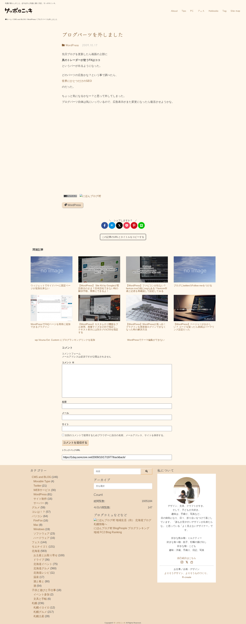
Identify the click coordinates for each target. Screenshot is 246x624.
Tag (224, 10)
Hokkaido (213, 10)
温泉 (36, 577)
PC (191, 10)
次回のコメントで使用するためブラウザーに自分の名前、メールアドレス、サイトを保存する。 (115, 435)
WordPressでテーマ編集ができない (146, 340)
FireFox (38, 520)
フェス (201, 10)
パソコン (37, 516)
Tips (184, 10)
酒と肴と (38, 581)
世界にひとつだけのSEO (77, 80)
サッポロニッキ (119, 623)
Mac (35, 524)
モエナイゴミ (40, 546)
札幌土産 (38, 616)
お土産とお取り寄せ (45, 555)
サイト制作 (40, 498)
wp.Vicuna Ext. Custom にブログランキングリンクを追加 (65, 340)
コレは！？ (38, 511)
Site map (235, 10)
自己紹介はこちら (186, 558)
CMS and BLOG (41, 477)
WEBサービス (41, 490)
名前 (64, 401)
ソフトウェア (41, 533)
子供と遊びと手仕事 (44, 590)
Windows (39, 529)
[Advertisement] (123, 150)
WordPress (72, 45)
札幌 (34, 603)
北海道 (36, 551)
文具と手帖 (40, 598)
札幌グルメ (40, 611)
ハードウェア (41, 537)
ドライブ (38, 559)
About (174, 10)
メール (65, 413)
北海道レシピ (41, 572)
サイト (65, 424)
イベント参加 (41, 594)
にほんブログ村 (103, 528)
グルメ (36, 507)
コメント (68, 362)
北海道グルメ (41, 568)
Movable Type (41, 481)
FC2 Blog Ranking (111, 532)
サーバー (38, 503)
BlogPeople (120, 528)
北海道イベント (42, 564)
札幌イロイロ (41, 607)
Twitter (37, 485)
